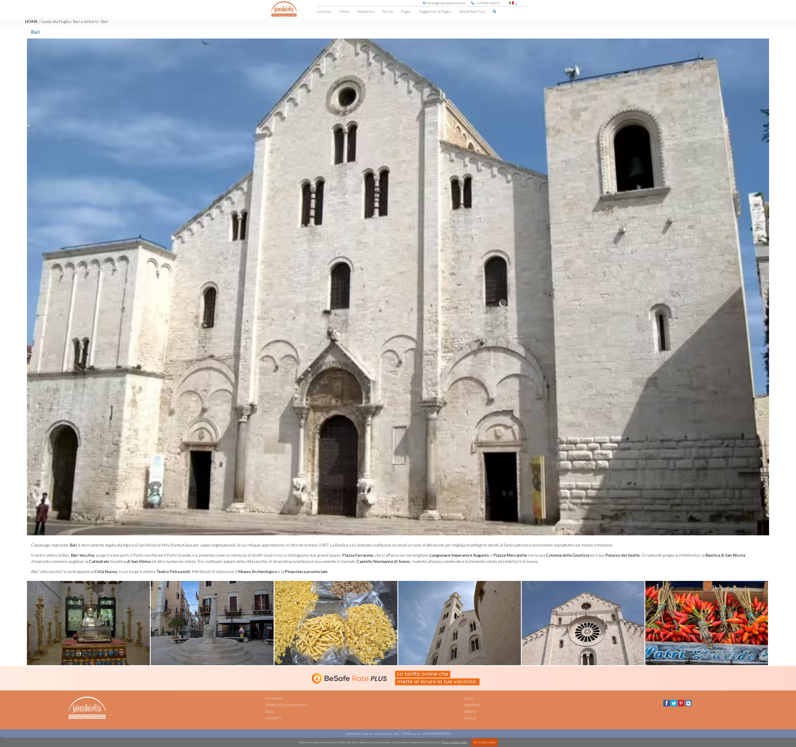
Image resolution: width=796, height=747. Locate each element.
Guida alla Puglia (55, 21)
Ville (468, 698)
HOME (31, 21)
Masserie (472, 705)
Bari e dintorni (85, 21)
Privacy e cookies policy (455, 742)
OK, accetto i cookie (484, 742)
